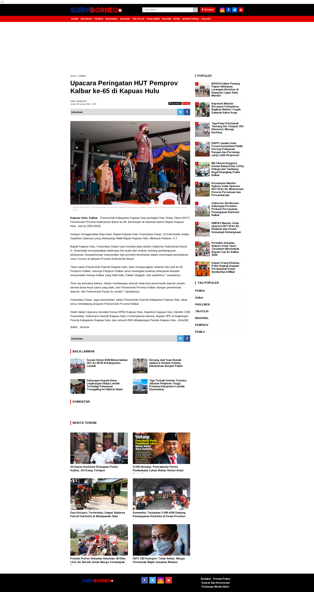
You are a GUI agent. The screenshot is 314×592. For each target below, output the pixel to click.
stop (186, 103)
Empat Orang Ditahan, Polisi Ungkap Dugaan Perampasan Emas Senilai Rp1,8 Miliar (225, 267)
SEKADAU (86, 19)
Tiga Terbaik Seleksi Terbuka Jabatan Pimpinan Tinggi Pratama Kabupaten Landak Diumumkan (167, 385)
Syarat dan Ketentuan (215, 582)
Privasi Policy (221, 578)
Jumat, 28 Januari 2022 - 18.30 (83, 104)
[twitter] (234, 9)
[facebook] (228, 9)
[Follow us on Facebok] (144, 580)
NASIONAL (111, 19)
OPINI (176, 19)
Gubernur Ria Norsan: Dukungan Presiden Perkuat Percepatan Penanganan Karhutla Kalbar (225, 209)
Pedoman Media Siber (215, 586)
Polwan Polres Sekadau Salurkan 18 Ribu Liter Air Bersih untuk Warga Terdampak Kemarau (97, 562)
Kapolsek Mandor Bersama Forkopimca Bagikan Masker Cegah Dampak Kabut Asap (226, 108)
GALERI (205, 19)
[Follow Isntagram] (160, 580)
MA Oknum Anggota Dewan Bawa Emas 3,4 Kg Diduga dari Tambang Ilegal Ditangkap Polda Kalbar (227, 169)
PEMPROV (201, 325)
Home (73, 76)
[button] (240, 17)
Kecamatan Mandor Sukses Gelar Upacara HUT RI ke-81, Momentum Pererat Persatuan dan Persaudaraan (227, 189)
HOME (74, 19)
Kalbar (199, 297)
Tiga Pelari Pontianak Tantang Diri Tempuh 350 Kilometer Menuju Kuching (227, 128)
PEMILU (200, 331)
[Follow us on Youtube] (168, 580)
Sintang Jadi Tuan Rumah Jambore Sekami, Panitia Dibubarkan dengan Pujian (166, 363)
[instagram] (222, 9)
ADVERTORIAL (190, 19)
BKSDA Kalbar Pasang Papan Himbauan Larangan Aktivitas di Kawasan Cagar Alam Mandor (225, 89)
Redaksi (206, 578)
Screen (208, 9)
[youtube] (240, 9)
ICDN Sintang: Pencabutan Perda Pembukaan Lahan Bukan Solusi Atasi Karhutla (158, 470)
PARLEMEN (153, 19)
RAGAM (166, 19)
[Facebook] (187, 112)
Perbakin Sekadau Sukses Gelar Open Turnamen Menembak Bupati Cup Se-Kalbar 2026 (225, 249)
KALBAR (125, 19)
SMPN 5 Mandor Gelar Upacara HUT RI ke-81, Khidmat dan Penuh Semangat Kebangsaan (226, 228)
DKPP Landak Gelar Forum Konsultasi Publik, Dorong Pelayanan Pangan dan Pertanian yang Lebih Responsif (227, 149)
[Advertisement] (157, 48)
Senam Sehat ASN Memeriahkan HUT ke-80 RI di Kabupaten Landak (107, 363)
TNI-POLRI (138, 19)
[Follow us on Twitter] (152, 580)
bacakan (176, 103)
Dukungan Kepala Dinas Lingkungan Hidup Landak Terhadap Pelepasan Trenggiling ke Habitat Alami (104, 385)
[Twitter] (180, 112)
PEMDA (99, 19)
